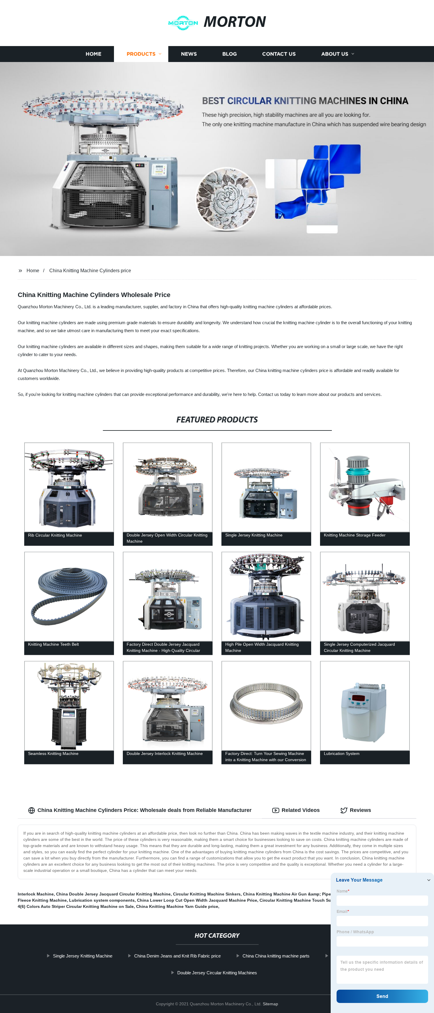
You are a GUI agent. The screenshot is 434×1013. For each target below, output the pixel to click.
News (189, 54)
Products (141, 54)
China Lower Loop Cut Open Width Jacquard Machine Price (197, 900)
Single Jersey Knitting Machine (82, 955)
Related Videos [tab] (301, 810)
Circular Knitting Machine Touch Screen (300, 900)
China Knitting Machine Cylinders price (90, 270)
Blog (229, 54)
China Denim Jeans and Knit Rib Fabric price (177, 955)
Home (93, 54)
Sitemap (270, 1003)
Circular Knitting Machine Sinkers (207, 894)
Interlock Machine (36, 894)
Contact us (279, 54)
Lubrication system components (102, 900)
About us (334, 54)
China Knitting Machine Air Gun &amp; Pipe (287, 894)
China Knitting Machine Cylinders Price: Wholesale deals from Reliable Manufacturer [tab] (144, 810)
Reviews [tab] (360, 810)
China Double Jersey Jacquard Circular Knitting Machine (113, 894)
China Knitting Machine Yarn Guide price (177, 906)
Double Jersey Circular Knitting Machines (217, 972)
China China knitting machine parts (275, 955)
